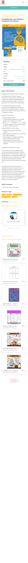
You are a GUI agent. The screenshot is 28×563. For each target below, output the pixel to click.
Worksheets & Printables (9, 15)
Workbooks (21, 15)
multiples (9, 194)
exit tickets (19, 122)
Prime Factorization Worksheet (11, 281)
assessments (9, 122)
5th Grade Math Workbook (10, 16)
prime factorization (17, 194)
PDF (24, 71)
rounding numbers (6, 196)
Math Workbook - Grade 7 (10, 304)
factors (3, 194)
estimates (14, 196)
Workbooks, (12, 69)
